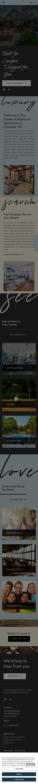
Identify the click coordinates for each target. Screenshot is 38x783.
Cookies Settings (19, 769)
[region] (19, 767)
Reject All (19, 774)
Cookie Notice (30, 765)
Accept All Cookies (19, 779)
